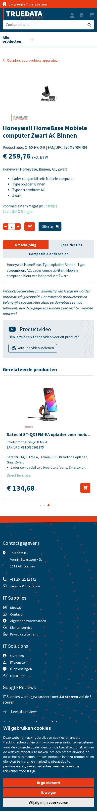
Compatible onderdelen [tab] (48, 254)
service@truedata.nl (25, 586)
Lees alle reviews (24, 711)
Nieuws (15, 607)
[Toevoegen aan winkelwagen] (85, 488)
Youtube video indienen (36, 348)
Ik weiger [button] (48, 792)
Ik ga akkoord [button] (48, 783)
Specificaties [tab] (71, 245)
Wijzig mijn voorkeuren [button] (48, 802)
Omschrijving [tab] (25, 245)
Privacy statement (24, 634)
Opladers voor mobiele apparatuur (33, 60)
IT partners (18, 675)
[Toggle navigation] (18, 39)
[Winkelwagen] (29, 226)
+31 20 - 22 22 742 (23, 579)
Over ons (17, 655)
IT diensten (18, 662)
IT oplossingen (21, 669)
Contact (16, 614)
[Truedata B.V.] (23, 14)
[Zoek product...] (89, 24)
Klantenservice (21, 627)
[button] (72, 16)
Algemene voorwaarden (28, 621)
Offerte (48, 226)
